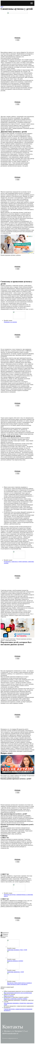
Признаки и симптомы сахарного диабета (15, 998)
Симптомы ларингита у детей (15, 971)
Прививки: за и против (10, 322)
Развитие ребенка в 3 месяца (15, 960)
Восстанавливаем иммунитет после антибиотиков (18, 992)
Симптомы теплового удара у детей (17, 949)
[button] (10, 1038)
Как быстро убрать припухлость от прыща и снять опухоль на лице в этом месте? (19, 983)
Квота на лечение (9, 995)
